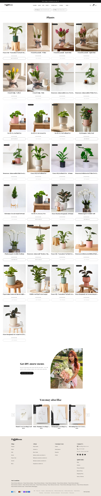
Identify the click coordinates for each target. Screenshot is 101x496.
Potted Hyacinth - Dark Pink (62, 53)
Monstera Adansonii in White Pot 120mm (88, 93)
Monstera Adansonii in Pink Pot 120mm (15, 173)
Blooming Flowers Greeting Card (79, 427)
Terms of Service (80, 476)
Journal (12, 460)
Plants (12, 449)
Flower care (38, 490)
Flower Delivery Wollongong (31, 486)
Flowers (12, 446)
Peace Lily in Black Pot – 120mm (62, 173)
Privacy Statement (80, 468)
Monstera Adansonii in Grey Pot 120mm (63, 93)
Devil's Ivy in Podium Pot (62, 133)
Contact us (35, 449)
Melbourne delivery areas (58, 490)
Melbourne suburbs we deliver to (40, 457)
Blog (78, 462)
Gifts (12, 452)
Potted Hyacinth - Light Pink (87, 53)
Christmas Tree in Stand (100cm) (14, 214)
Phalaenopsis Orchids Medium (14, 254)
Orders (56, 446)
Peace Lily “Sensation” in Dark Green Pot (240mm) (67, 294)
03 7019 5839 (81, 449)
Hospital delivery (77, 490)
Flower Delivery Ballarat (62, 483)
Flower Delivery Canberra (16, 484)
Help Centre (35, 446)
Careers (78, 465)
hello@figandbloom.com (84, 446)
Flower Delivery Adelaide (51, 483)
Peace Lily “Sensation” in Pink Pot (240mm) (64, 254)
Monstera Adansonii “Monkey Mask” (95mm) (41, 254)
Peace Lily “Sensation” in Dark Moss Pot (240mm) (18, 53)
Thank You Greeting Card (24, 427)
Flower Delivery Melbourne (16, 483)
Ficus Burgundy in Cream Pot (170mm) (15, 334)
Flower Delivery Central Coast (29, 484)
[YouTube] (85, 454)
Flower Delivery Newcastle (82, 484)
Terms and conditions (64, 492)
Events (12, 455)
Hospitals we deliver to (38, 463)
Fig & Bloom (88, 491)
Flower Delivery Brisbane (39, 483)
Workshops (41, 492)
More (12, 463)
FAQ (34, 490)
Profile (56, 455)
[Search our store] (90, 5)
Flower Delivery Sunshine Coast (17, 486)
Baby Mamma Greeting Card (42, 427)
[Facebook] (77, 454)
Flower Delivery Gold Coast (53, 484)
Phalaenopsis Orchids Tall (86, 214)
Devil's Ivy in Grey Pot (38, 214)
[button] (48, 5)
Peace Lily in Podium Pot (38, 173)
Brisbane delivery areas (69, 490)
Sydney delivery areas (49, 490)
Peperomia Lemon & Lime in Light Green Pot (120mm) (19, 294)
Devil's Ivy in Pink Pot (14, 133)
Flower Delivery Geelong (41, 484)
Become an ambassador (55, 492)
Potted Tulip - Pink (38, 93)
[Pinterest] (82, 454)
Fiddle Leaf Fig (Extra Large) (38, 294)
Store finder (35, 452)
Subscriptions (57, 449)
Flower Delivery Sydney (28, 483)
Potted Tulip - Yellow (14, 93)
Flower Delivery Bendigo (73, 483)
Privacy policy (71, 492)
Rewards (57, 452)
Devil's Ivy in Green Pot (38, 133)
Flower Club (13, 457)
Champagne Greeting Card (59, 427)
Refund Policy (80, 470)
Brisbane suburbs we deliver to (39, 460)
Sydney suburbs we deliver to (39, 455)
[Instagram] (80, 454)
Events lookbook (47, 492)
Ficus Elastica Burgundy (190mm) (62, 214)
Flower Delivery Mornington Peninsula (68, 484)
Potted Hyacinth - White (38, 53)
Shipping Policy (80, 473)
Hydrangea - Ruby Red (86, 133)
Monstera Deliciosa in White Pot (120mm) (88, 173)
